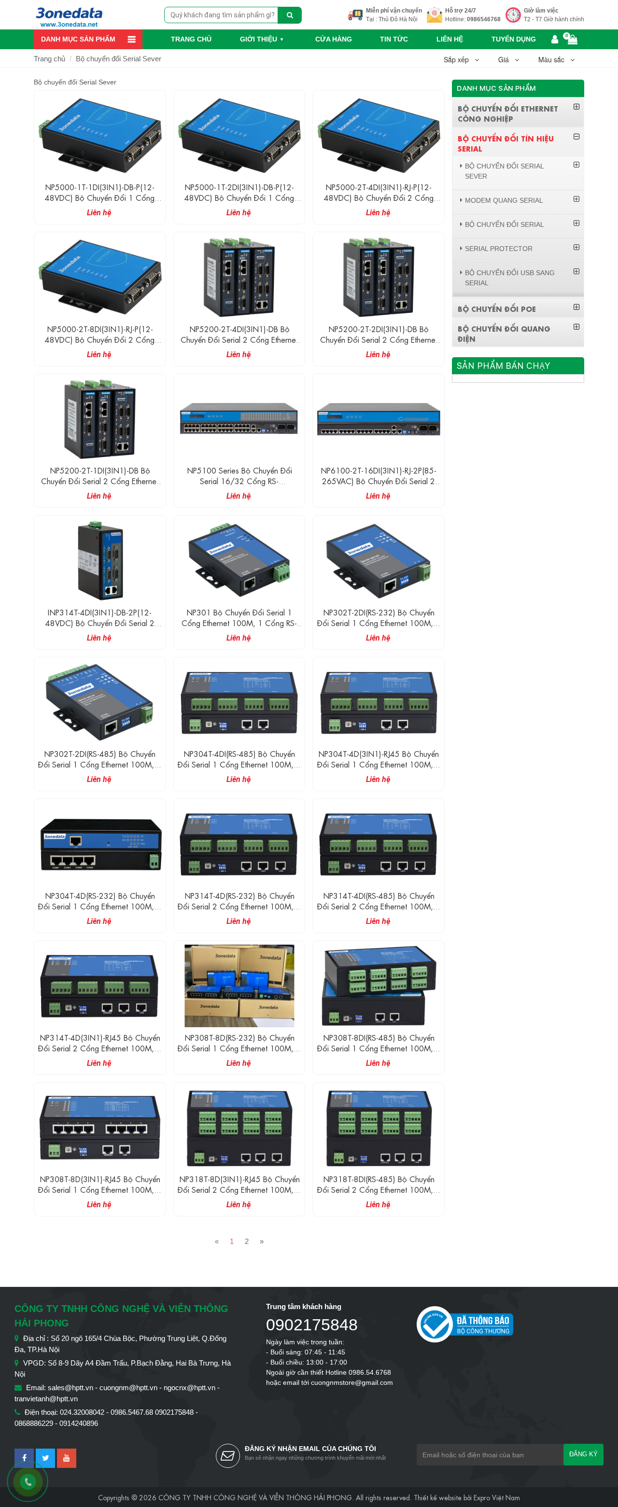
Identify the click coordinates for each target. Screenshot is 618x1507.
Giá (506, 59)
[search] (290, 15)
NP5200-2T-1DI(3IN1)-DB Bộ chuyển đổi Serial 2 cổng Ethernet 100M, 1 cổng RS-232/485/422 (99, 480)
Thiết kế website (438, 1497)
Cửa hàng (333, 39)
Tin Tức (394, 39)
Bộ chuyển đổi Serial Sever (118, 59)
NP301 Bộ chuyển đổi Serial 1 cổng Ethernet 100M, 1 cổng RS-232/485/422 (239, 622)
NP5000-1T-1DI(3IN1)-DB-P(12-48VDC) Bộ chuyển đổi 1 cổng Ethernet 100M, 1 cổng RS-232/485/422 (99, 202)
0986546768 (484, 19)
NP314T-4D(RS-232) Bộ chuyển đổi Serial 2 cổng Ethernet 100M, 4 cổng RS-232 (239, 905)
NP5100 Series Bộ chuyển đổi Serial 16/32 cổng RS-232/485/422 (239, 480)
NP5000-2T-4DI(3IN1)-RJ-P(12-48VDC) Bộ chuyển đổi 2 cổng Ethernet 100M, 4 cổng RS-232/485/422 (379, 202)
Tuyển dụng (514, 39)
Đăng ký (583, 1454)
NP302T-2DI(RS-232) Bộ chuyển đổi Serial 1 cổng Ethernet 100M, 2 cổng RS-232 (378, 622)
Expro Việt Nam (497, 1497)
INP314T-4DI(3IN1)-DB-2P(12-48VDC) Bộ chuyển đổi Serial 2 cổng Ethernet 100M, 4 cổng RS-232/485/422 (99, 628)
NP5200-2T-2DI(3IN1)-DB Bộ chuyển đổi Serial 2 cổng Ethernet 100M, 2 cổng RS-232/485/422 (378, 339)
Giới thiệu (258, 39)
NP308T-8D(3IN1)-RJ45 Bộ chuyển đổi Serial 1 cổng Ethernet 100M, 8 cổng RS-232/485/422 (99, 1189)
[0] (573, 40)
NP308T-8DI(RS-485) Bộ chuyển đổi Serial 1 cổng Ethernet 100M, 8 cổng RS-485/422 (378, 1047)
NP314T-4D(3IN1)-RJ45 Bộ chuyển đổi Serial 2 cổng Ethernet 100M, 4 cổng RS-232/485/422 (99, 1047)
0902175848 (312, 1324)
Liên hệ (449, 39)
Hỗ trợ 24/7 (460, 10)
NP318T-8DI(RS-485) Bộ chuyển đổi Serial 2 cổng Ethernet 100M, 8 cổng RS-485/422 (378, 1189)
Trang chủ (191, 39)
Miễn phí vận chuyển (394, 10)
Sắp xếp (459, 59)
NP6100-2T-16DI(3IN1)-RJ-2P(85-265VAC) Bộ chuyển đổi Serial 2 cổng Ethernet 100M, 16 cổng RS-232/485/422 (379, 486)
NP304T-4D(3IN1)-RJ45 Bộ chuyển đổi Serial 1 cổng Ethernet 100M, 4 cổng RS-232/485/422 (378, 764)
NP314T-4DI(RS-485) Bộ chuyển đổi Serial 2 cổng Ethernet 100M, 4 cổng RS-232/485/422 (378, 905)
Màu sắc (554, 59)
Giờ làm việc (541, 10)
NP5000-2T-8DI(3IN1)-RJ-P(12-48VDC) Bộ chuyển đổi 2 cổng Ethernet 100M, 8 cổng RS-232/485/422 (99, 344)
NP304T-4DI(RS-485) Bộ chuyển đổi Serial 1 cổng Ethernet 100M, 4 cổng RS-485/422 (239, 764)
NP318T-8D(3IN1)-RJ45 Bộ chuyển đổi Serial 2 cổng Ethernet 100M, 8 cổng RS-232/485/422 (239, 1189)
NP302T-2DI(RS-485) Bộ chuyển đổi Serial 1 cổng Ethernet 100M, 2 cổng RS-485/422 (99, 764)
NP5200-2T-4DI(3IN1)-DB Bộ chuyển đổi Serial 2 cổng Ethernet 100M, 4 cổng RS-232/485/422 (239, 339)
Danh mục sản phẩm (78, 39)
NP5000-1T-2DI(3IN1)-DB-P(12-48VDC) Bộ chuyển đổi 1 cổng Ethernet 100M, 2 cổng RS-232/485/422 (239, 202)
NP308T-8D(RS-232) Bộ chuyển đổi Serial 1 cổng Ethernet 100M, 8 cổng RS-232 (239, 1047)
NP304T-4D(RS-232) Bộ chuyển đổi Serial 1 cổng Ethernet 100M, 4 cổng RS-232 (99, 905)
